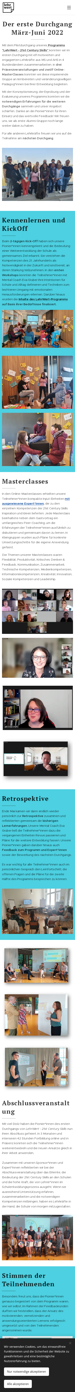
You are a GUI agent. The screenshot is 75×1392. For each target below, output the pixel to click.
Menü (69, 7)
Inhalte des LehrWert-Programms (43, 299)
